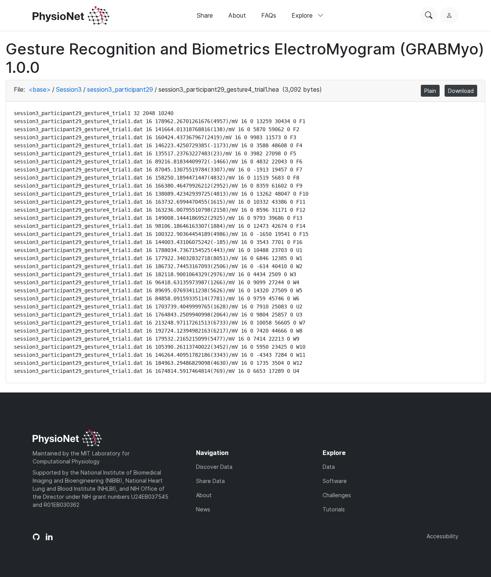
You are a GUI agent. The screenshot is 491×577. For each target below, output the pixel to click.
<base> (39, 89)
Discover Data (214, 466)
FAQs (268, 15)
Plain (430, 90)
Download (461, 90)
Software (335, 481)
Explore (303, 15)
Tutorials (334, 509)
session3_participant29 (120, 89)
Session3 (69, 89)
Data (329, 466)
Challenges (337, 495)
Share (205, 15)
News (203, 509)
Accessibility (442, 536)
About (237, 15)
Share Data (210, 481)
